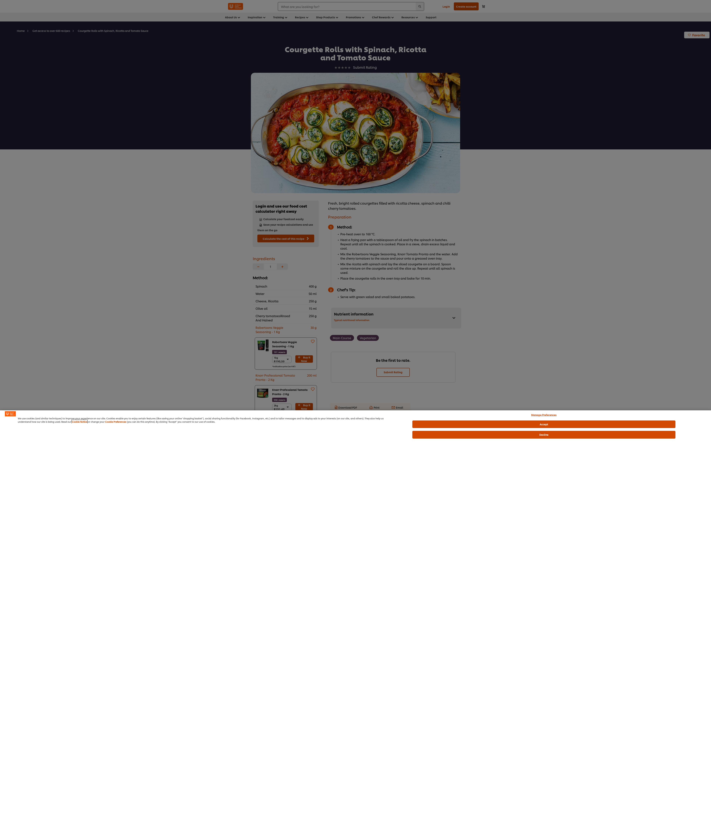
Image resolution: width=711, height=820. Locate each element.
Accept (544, 424)
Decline (544, 434)
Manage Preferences (544, 414)
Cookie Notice (79, 421)
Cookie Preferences (115, 421)
